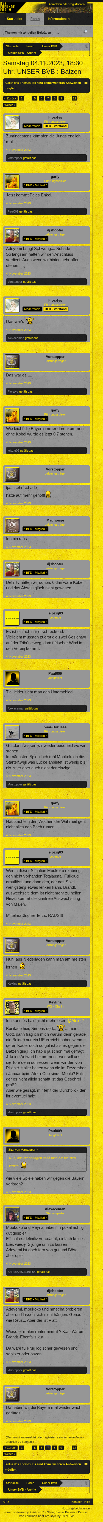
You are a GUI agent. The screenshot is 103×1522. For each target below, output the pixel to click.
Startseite (14, 19)
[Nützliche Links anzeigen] (86, 46)
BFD (6, 1501)
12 (74, 98)
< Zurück (10, 98)
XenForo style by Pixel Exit (56, 1516)
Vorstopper (15, 158)
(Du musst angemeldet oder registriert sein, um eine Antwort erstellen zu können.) (45, 1439)
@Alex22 (75, 1020)
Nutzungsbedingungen (76, 1508)
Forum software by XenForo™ (24, 1512)
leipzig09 (13, 450)
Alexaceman (16, 338)
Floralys (55, 117)
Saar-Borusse (55, 727)
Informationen (58, 19)
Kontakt (76, 1501)
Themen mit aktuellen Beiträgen (28, 32)
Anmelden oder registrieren (67, 4)
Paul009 (13, 211)
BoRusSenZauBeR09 (22, 1271)
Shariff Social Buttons (61, 1512)
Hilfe (87, 1501)
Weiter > (9, 105)
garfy (55, 177)
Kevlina (12, 983)
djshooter (55, 230)
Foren (35, 19)
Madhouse (55, 520)
